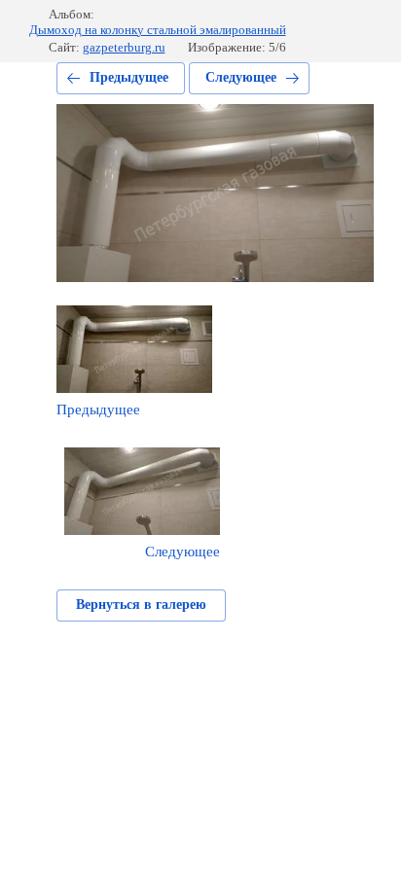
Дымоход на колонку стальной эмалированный (157, 29)
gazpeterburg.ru (124, 47)
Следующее (240, 77)
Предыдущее (129, 77)
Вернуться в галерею (141, 604)
